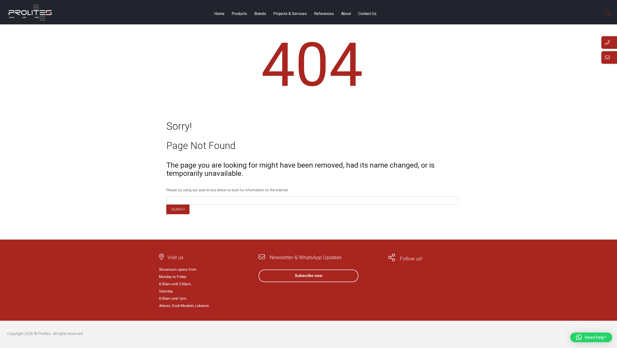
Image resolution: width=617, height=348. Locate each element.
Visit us (175, 257)
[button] (591, 337)
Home (219, 13)
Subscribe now (308, 276)
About (346, 13)
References (324, 13)
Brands (260, 13)
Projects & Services (290, 13)
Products (239, 13)
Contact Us (367, 13)
